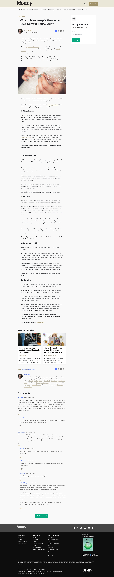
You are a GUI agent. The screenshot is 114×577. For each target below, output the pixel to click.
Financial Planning (32, 10)
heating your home (53, 105)
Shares (59, 10)
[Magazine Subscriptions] (89, 544)
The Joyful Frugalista (35, 381)
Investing (51, 10)
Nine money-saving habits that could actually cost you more (29, 350)
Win (86, 10)
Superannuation (68, 10)
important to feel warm (32, 47)
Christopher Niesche (51, 355)
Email (73, 31)
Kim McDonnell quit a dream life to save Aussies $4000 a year (53, 350)
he (38, 383)
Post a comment (42, 516)
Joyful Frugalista (43, 383)
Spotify (27, 385)
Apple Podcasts (36, 385)
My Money (22, 10)
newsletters (40, 322)
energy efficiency (26, 137)
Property (43, 10)
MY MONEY (21, 16)
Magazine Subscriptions (88, 536)
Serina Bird (29, 30)
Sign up (76, 40)
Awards (79, 10)
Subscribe (93, 4)
